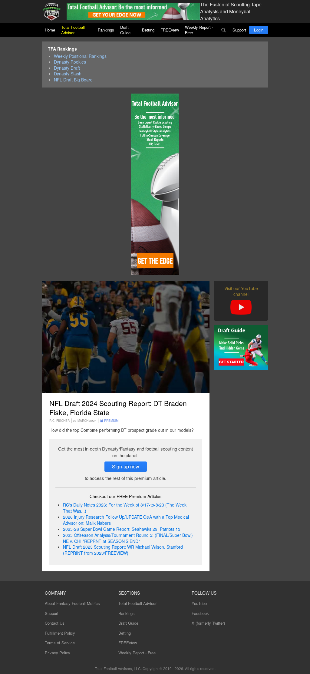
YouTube (199, 603)
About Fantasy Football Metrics (72, 603)
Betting (148, 30)
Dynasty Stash (67, 74)
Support (239, 30)
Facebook (200, 613)
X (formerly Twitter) (208, 623)
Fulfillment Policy (60, 633)
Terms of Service (60, 643)
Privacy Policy (57, 653)
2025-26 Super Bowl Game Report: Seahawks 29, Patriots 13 (121, 529)
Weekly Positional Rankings (80, 56)
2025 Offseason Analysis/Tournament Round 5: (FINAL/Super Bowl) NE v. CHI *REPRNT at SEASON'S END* (128, 538)
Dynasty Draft (67, 68)
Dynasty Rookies (70, 62)
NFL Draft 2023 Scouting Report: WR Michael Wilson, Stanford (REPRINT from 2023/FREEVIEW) (123, 550)
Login (258, 30)
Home (50, 30)
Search (223, 30)
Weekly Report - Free (199, 29)
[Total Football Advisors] (54, 12)
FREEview (169, 30)
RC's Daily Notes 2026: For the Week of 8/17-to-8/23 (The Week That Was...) (124, 508)
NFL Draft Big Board (73, 80)
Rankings (106, 30)
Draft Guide (125, 29)
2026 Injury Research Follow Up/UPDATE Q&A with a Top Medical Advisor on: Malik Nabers (126, 520)
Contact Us (54, 623)
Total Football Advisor (73, 29)
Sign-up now (125, 466)
